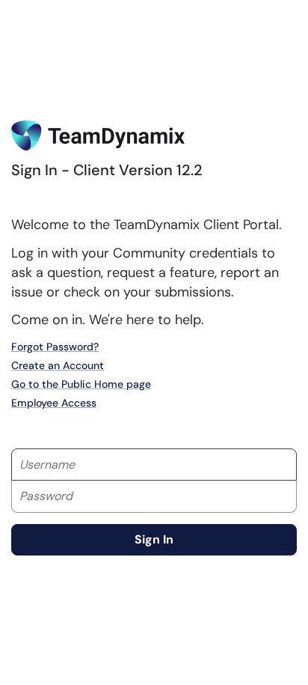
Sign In (154, 539)
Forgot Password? (55, 346)
